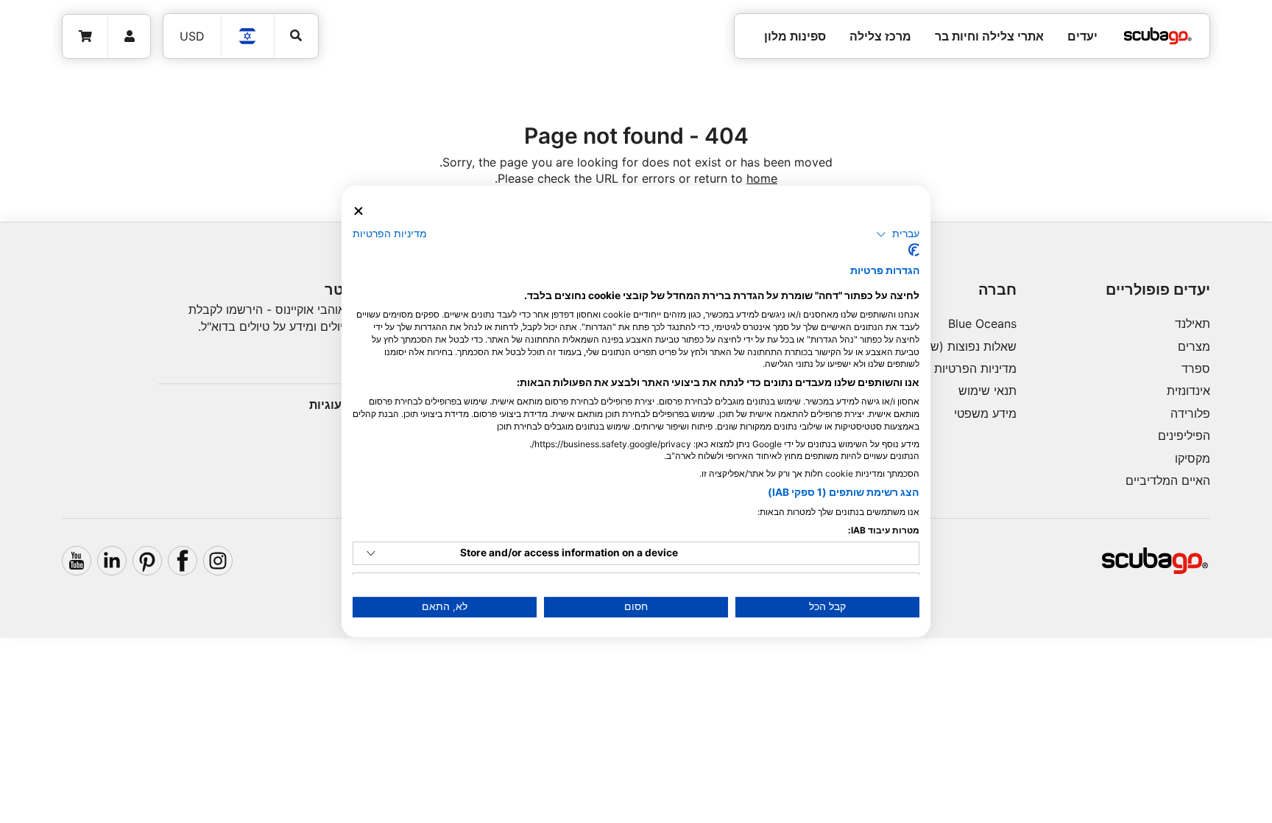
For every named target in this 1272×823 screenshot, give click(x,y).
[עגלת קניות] (85, 36)
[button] (897, 234)
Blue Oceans (982, 323)
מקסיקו (1192, 458)
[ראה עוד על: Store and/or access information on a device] (371, 553)
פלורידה (1190, 413)
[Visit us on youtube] (76, 560)
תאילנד (1192, 323)
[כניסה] (129, 36)
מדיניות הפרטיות (975, 368)
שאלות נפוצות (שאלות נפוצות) (941, 346)
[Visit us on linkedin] (112, 560)
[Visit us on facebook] (182, 560)
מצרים (1194, 346)
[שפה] (248, 36)
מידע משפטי (985, 413)
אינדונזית (1188, 390)
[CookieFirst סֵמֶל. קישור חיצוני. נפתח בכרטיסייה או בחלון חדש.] (913, 249)
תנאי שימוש (987, 390)
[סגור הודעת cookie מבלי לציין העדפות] (358, 211)
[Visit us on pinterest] (147, 560)
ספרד (1195, 368)
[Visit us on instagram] (218, 560)
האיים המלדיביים (1168, 480)
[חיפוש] (296, 35)
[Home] (1158, 36)
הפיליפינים (1184, 435)
